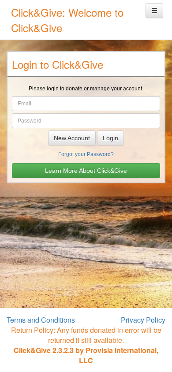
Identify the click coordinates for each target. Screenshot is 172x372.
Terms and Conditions (41, 320)
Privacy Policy (143, 320)
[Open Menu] (154, 10)
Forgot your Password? (86, 154)
